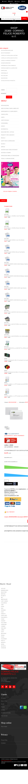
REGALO (3, 137)
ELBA (2, 611)
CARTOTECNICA (5, 120)
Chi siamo (3, 698)
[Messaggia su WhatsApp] (25, 707)
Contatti (3, 709)
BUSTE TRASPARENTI (5, 52)
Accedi (2, 704)
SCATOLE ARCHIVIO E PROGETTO (8, 80)
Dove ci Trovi (4, 701)
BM (2, 597)
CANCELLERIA (4, 114)
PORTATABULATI (4, 73)
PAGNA (2, 635)
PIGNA (2, 637)
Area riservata (4, 715)
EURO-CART (4, 615)
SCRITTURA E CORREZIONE (8, 140)
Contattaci (3, 743)
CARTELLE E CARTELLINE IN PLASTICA (9, 58)
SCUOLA (3, 143)
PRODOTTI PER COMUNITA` (8, 135)
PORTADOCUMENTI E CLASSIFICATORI (9, 68)
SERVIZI (3, 146)
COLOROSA (4, 602)
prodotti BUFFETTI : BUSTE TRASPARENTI (14, 435)
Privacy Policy (4, 740)
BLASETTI (3, 595)
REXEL (2, 644)
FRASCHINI (3, 624)
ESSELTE (3, 613)
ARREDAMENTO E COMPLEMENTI (9, 111)
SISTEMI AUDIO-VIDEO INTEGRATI (9, 149)
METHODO (3, 633)
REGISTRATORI (4, 78)
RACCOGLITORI (4, 75)
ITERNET (3, 626)
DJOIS (2, 606)
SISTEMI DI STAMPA (6, 152)
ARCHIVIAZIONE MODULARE (7, 50)
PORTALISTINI (4, 70)
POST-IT (3, 640)
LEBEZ (2, 629)
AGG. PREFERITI (10, 512)
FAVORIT (3, 620)
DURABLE (3, 610)
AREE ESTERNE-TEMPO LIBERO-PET (10, 108)
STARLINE (3, 647)
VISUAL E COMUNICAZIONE (7, 158)
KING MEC (3, 628)
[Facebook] (21, 707)
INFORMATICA (4, 129)
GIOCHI (3, 126)
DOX (2, 608)
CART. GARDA (4, 601)
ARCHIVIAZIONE (5, 105)
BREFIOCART (4, 599)
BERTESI (3, 593)
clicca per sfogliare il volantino (10, 191)
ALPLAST (3, 588)
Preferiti (3, 707)
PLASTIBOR (4, 638)
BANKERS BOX (4, 590)
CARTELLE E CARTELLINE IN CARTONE (9, 55)
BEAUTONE (4, 592)
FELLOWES (4, 622)
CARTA (2, 117)
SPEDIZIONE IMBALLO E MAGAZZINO (10, 155)
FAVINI (2, 619)
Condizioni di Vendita (6, 712)
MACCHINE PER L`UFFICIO (7, 132)
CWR (2, 604)
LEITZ (2, 631)
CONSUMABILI (4, 123)
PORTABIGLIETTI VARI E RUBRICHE (8, 65)
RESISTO (3, 642)
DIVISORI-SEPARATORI (5, 63)
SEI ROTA (3, 646)
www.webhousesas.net (6, 760)
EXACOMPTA (4, 617)
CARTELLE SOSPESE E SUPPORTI (8, 60)
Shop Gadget (4, 726)
